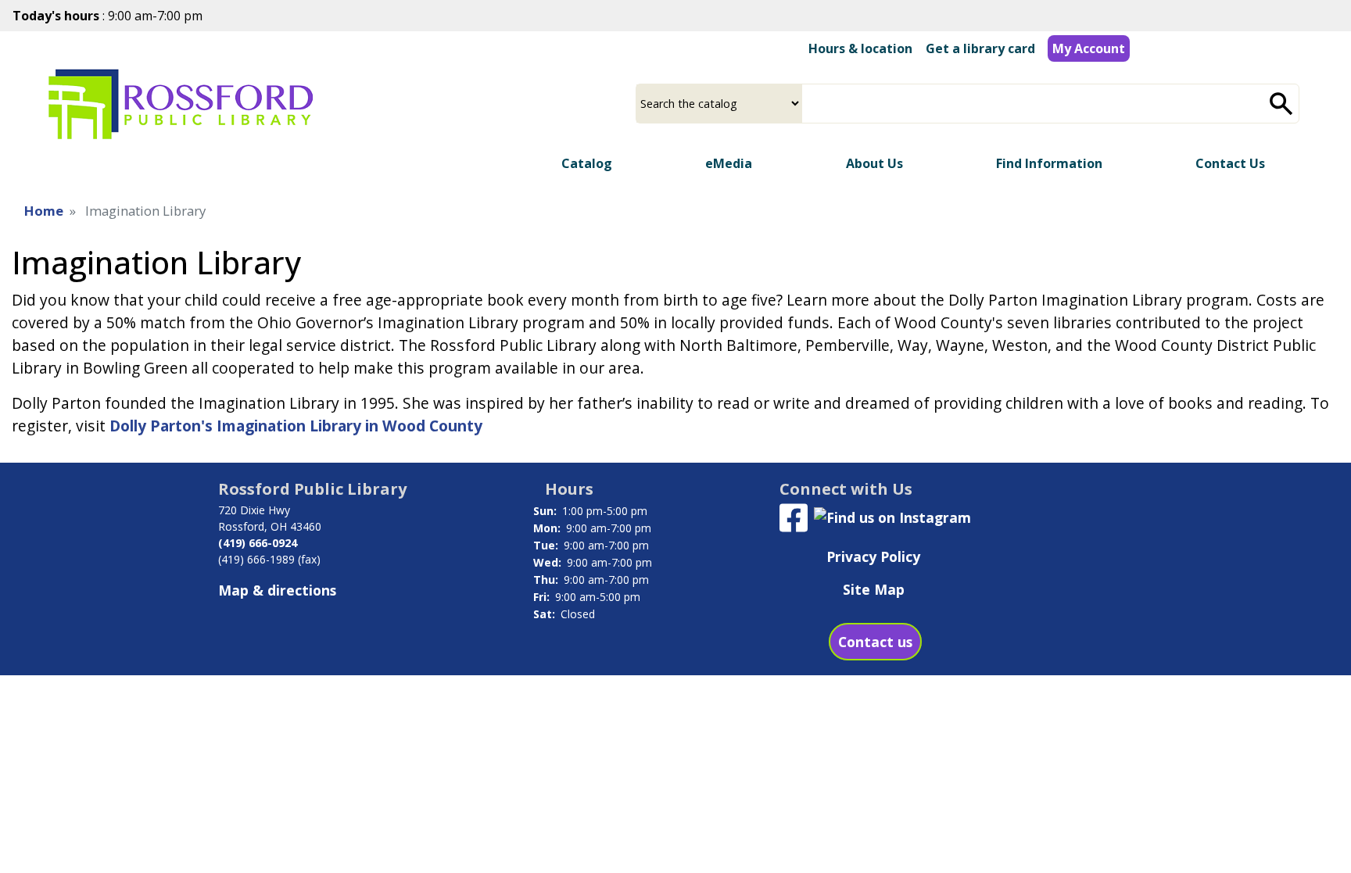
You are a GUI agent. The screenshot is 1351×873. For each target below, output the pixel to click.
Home (43, 211)
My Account (1088, 48)
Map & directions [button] (277, 590)
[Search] (1281, 103)
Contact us (875, 641)
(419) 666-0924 (257, 542)
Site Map (874, 589)
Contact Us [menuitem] (1230, 163)
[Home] (181, 104)
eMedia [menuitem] (728, 163)
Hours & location (860, 48)
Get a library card (980, 48)
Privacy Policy (873, 556)
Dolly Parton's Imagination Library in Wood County (295, 425)
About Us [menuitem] (874, 163)
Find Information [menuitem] (1049, 163)
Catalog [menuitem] (586, 163)
